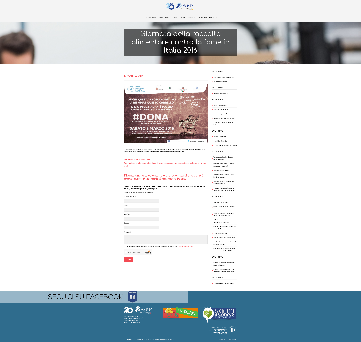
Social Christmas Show (221, 141)
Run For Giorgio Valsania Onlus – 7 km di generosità (224, 176)
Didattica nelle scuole (220, 109)
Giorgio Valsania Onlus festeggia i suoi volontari (224, 228)
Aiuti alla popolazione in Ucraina (223, 77)
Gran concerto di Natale (221, 202)
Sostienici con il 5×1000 (221, 170)
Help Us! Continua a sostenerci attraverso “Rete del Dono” (223, 214)
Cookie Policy (232, 339)
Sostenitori (202, 17)
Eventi (167, 17)
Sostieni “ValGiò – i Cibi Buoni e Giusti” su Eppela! (223, 183)
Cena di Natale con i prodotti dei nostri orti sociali (223, 208)
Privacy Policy (223, 339)
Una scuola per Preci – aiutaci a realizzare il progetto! (223, 165)
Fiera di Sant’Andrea (219, 105)
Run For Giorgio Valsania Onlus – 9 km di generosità (224, 243)
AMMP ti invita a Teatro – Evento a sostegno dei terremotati (224, 221)
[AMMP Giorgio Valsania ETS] (179, 6)
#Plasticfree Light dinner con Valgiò (223, 124)
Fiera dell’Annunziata (220, 82)
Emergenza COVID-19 (220, 93)
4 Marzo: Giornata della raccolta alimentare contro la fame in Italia (224, 189)
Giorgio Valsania (150, 17)
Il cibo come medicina (220, 233)
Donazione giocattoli (220, 114)
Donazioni (191, 17)
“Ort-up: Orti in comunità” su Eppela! (225, 145)
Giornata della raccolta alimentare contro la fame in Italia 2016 (224, 250)
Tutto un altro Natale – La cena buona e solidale (223, 158)
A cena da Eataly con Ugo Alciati (223, 283)
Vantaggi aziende (179, 17)
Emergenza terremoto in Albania (223, 118)
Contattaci (213, 17)
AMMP (161, 17)
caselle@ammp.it (134, 322)
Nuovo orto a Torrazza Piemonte (224, 237)
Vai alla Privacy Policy (186, 246)
